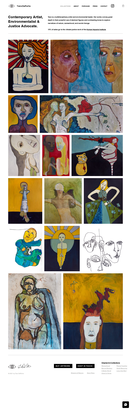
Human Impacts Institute (96, 30)
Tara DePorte (24, 6)
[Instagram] (112, 6)
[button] (123, 6)
